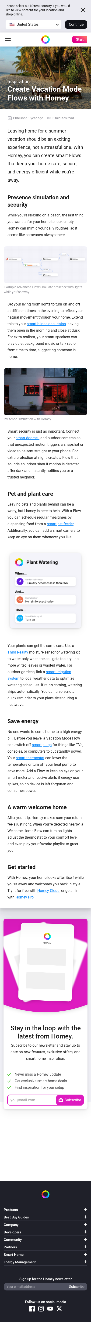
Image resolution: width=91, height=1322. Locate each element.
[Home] (45, 39)
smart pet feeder (60, 524)
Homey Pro (24, 897)
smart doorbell (27, 438)
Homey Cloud (48, 890)
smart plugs (42, 745)
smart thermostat (30, 758)
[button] (33, 24)
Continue (76, 24)
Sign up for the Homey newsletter (45, 1279)
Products (11, 1210)
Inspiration (18, 81)
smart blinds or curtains (46, 324)
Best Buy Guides (16, 1217)
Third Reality (17, 652)
